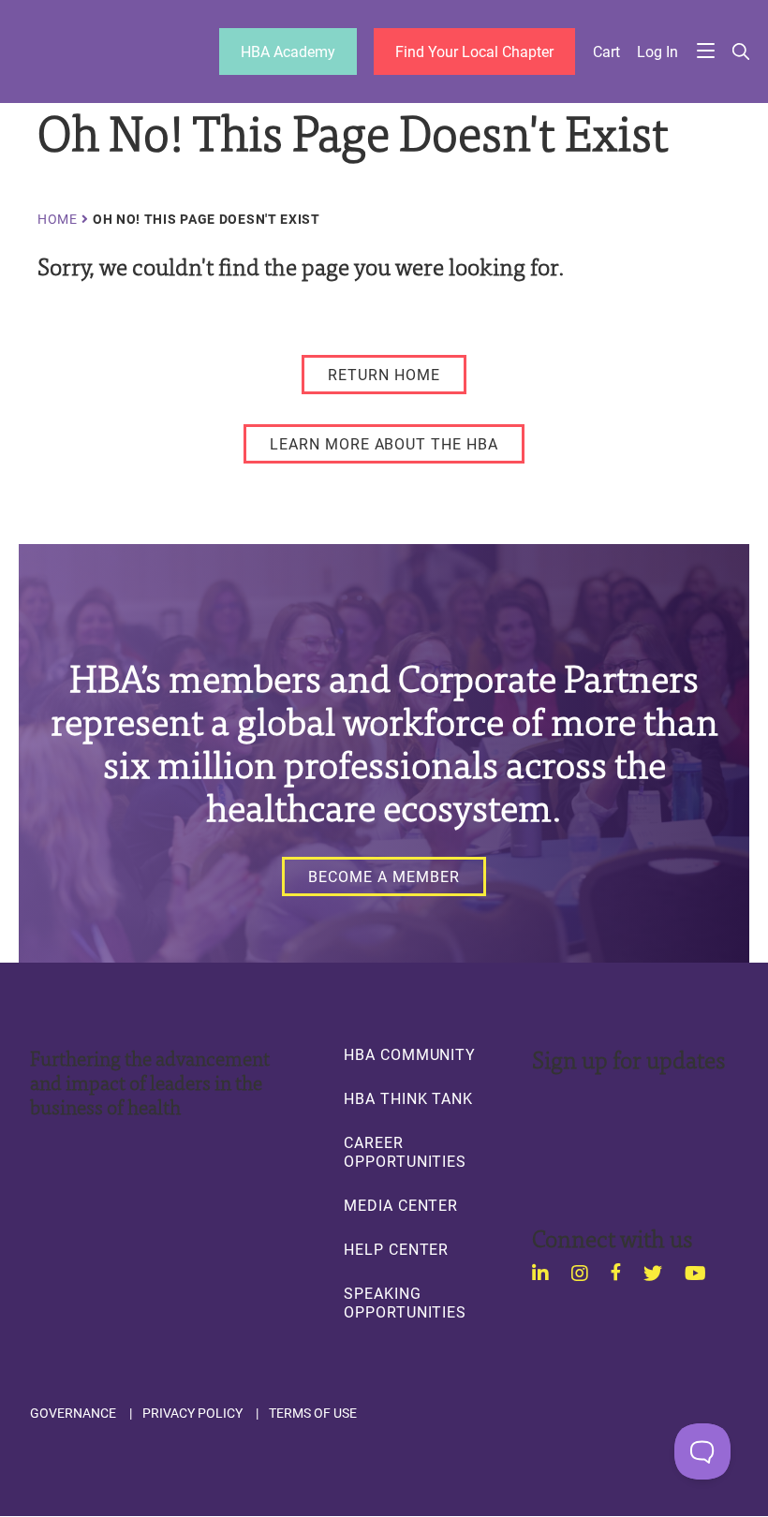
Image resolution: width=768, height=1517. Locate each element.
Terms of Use (313, 1413)
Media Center (401, 1205)
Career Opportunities (405, 1152)
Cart (606, 51)
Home (57, 219)
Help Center (396, 1249)
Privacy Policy (192, 1413)
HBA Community (410, 1054)
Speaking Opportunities (405, 1302)
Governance (73, 1413)
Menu (706, 52)
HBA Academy (288, 51)
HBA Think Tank (408, 1098)
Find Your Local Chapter (474, 51)
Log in (657, 51)
